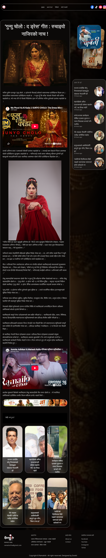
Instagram (85, 545)
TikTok (83, 548)
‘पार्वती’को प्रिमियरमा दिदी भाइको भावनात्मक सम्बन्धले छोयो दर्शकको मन (83, 162)
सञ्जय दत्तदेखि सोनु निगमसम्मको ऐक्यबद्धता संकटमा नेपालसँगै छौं (81, 91)
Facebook (84, 539)
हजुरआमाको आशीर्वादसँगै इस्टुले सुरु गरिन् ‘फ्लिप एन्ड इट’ (83, 148)
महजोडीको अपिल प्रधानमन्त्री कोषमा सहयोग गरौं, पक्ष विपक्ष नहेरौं (83, 104)
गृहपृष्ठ (42, 7)
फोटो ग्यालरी (64, 7)
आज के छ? (50, 7)
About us (68, 539)
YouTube (84, 542)
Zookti (74, 555)
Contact (68, 542)
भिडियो (57, 7)
